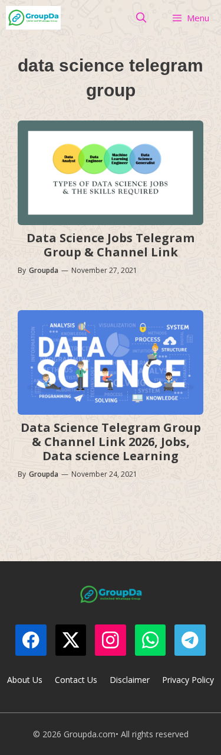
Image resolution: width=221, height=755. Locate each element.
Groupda (43, 270)
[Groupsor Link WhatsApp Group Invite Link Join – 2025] (33, 17)
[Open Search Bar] (141, 17)
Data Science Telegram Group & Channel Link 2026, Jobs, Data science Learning (111, 441)
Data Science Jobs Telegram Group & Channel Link (110, 245)
